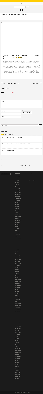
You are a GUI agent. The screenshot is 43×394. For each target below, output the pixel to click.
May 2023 (17, 252)
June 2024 (17, 226)
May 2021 (17, 293)
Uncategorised (20, 57)
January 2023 (17, 257)
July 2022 (17, 267)
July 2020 (17, 313)
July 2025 (17, 202)
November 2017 (18, 376)
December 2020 (18, 303)
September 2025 (18, 198)
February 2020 (17, 323)
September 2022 (18, 263)
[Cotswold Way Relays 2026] (4, 151)
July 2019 (16, 336)
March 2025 (17, 210)
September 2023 (18, 244)
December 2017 (18, 374)
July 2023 (17, 248)
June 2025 (17, 204)
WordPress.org (31, 182)
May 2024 (17, 228)
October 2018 (17, 354)
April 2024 (17, 230)
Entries (31, 179)
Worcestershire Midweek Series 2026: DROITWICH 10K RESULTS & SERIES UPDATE (18, 143)
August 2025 (17, 200)
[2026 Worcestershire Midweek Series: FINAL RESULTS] (4, 138)
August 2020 (17, 311)
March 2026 (17, 186)
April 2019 (17, 342)
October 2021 (17, 283)
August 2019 (17, 334)
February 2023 (17, 255)
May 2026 (17, 182)
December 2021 (18, 279)
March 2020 (17, 321)
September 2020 (18, 309)
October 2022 (17, 261)
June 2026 (17, 180)
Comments (32, 180)
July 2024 (17, 224)
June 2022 (17, 269)
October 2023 (17, 242)
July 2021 (16, 289)
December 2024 (18, 216)
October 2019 (17, 330)
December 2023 (18, 238)
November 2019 (18, 328)
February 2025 (17, 212)
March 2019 (17, 344)
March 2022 (17, 275)
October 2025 (17, 196)
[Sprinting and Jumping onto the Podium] (21, 37)
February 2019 (17, 346)
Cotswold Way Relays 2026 (10, 150)
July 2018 (16, 360)
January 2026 (17, 190)
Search (27, 7)
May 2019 (17, 340)
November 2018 (18, 352)
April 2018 (17, 366)
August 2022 (17, 265)
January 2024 (17, 236)
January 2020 (17, 325)
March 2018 (17, 368)
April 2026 (17, 184)
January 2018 (17, 372)
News (16, 57)
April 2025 (17, 208)
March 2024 (17, 232)
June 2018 (17, 362)
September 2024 (18, 220)
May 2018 (17, 364)
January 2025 (17, 214)
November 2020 (18, 305)
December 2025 (18, 192)
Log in (30, 177)
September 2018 (18, 356)
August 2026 (17, 177)
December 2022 (18, 259)
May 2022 (17, 271)
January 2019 (17, 348)
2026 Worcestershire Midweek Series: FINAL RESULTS (14, 137)
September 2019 (18, 332)
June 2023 (17, 250)
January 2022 (17, 277)
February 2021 (17, 299)
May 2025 (17, 206)
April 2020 (17, 319)
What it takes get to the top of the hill (11, 83)
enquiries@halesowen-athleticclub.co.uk (24, 165)
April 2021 (17, 295)
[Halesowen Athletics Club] (21, 3)
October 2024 (17, 218)
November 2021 (18, 281)
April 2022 (17, 273)
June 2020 (17, 315)
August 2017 (17, 378)
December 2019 (18, 326)
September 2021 (18, 285)
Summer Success (36, 83)
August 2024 (17, 222)
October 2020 (17, 307)
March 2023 (17, 253)
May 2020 (17, 317)
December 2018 (18, 350)
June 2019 (17, 338)
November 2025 (18, 194)
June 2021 (17, 291)
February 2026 (17, 188)
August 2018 (17, 358)
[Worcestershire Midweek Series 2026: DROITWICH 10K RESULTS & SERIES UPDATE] (4, 145)
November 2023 (18, 240)
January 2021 (17, 301)
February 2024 (17, 234)
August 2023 (17, 246)
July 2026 (17, 179)
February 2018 (17, 370)
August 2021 (17, 287)
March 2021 (17, 297)
